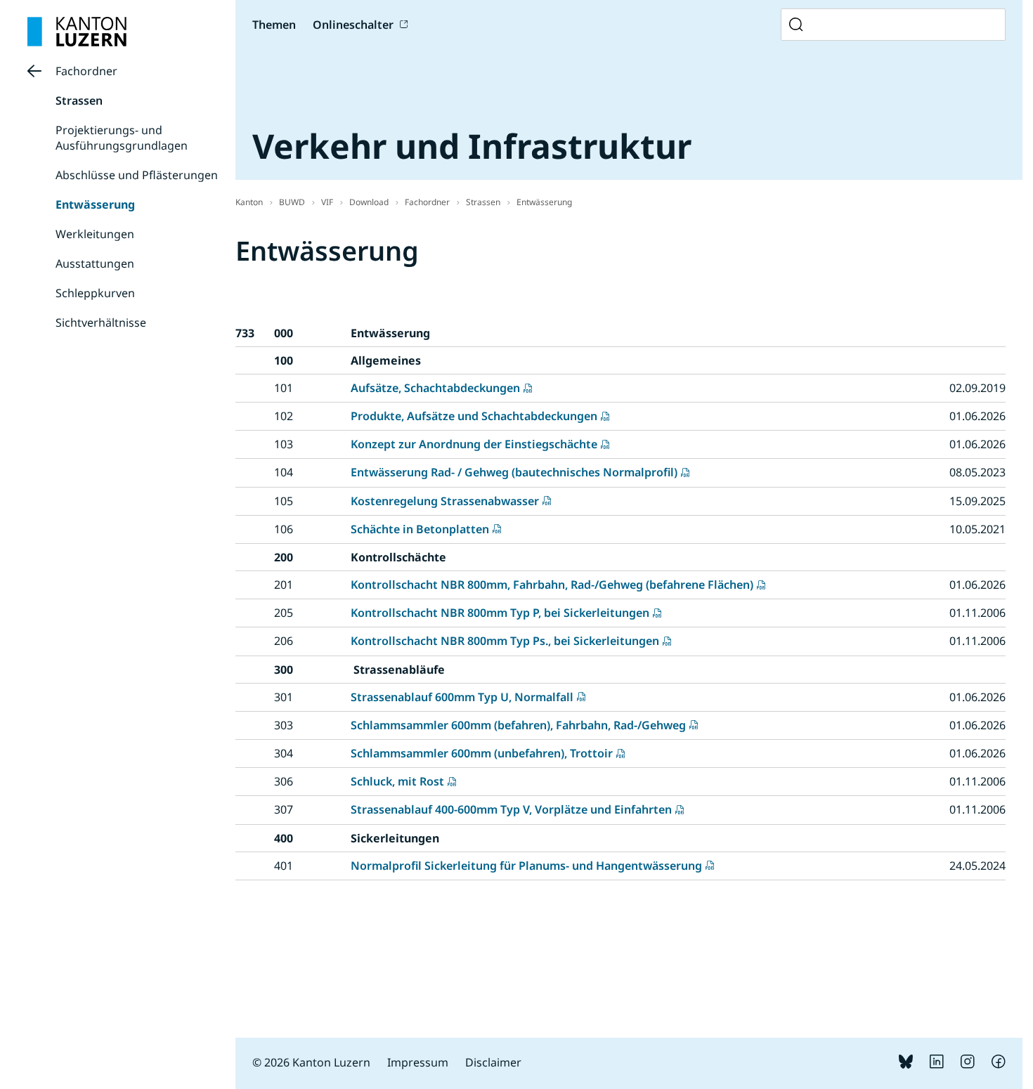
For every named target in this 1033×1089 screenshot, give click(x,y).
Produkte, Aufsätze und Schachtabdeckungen (474, 416)
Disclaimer (493, 1062)
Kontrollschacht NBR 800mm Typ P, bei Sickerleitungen (500, 612)
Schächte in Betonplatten (420, 529)
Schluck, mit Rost (397, 781)
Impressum (417, 1062)
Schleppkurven (95, 293)
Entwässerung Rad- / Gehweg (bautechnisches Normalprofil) (514, 472)
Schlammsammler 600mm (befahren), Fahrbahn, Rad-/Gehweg (518, 725)
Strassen (79, 100)
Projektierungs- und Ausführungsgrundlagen (122, 137)
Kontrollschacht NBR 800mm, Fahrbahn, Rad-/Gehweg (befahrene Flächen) (552, 584)
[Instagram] (968, 1064)
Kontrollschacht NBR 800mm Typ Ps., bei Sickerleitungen (505, 640)
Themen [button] (274, 24)
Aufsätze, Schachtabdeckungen (435, 388)
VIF (327, 202)
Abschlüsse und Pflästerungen (137, 175)
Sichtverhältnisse (101, 322)
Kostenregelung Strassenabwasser (445, 501)
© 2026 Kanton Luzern (311, 1062)
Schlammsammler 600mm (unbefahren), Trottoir (482, 753)
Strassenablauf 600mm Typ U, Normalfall (462, 697)
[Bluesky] (906, 1064)
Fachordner (86, 71)
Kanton (249, 202)
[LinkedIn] (937, 1064)
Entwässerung (95, 204)
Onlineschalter (353, 24)
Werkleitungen (95, 234)
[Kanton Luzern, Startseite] (76, 31)
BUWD (292, 202)
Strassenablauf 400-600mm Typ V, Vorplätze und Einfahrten (511, 809)
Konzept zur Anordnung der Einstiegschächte (474, 444)
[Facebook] (999, 1064)
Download (369, 202)
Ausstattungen (95, 263)
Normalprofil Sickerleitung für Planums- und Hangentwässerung (526, 865)
